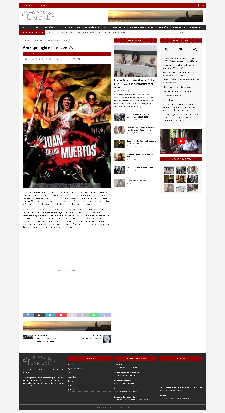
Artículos (179, 27)
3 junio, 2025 (122, 91)
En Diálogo (51, 27)
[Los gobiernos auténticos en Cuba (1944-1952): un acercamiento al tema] (135, 61)
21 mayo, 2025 (133, 183)
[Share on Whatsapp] (94, 315)
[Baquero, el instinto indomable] (119, 170)
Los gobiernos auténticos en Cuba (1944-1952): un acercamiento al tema (134, 84)
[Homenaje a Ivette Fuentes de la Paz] (119, 157)
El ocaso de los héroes (136, 180)
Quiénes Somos (28, 5)
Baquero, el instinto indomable (140, 167)
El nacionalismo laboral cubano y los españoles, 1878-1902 (140, 115)
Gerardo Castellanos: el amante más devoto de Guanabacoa (140, 128)
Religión (163, 27)
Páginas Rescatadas (141, 27)
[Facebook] (198, 5)
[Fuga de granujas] (181, 188)
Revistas (195, 27)
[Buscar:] (189, 32)
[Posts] (167, 49)
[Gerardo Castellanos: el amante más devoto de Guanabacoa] (119, 130)
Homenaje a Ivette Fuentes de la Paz (180, 87)
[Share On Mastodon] (104, 315)
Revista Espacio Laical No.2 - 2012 (62, 59)
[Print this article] (82, 315)
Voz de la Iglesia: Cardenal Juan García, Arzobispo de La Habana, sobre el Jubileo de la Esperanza (180, 117)
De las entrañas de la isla (92, 27)
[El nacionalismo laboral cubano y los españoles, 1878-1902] (119, 117)
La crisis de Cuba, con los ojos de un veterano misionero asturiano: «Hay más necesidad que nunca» (179, 107)
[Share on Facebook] (28, 315)
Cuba (36, 27)
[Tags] (181, 49)
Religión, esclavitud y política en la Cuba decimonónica (141, 142)
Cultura (67, 27)
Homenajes (119, 27)
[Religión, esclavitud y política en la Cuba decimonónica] (119, 144)
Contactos (43, 5)
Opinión (44, 59)
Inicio (25, 27)
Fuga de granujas (171, 100)
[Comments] (195, 49)
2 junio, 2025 (133, 133)
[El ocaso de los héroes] (119, 183)
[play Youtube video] (181, 141)
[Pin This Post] (61, 315)
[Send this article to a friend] (72, 315)
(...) (140, 106)
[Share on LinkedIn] (50, 315)
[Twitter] (203, 5)
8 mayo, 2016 (31, 59)
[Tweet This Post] (39, 315)
